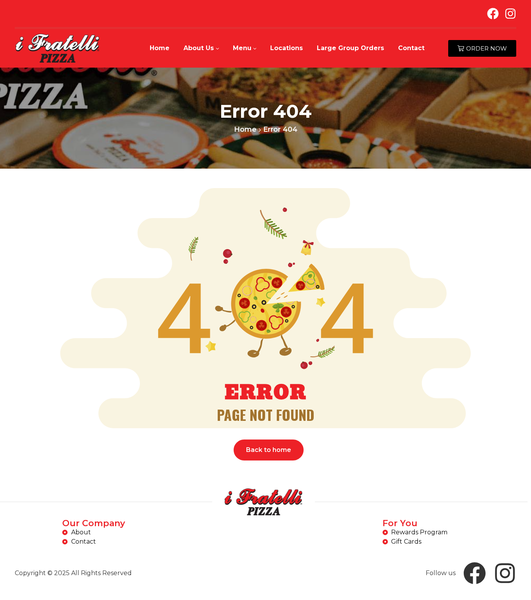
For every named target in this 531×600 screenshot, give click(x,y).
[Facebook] (493, 13)
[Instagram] (510, 13)
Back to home (268, 449)
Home (245, 129)
